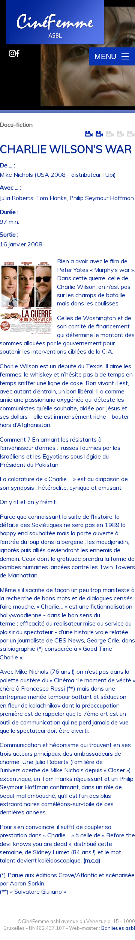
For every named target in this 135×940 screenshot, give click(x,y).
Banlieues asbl (118, 928)
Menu (105, 56)
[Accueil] (55, 23)
